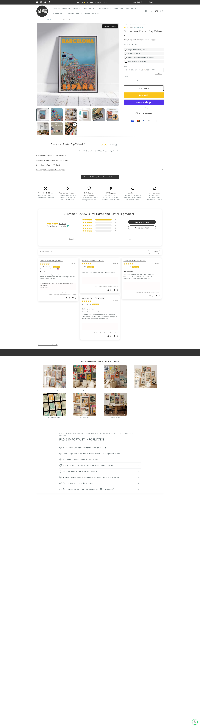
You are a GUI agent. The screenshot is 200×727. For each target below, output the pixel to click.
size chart (158, 73)
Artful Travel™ (130, 40)
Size (125, 66)
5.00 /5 (62, 223)
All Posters (50, 19)
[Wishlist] (156, 11)
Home (43, 19)
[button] (56, 8)
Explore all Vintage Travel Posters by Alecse (100, 177)
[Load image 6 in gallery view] (112, 114)
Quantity (127, 76)
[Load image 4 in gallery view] (84, 114)
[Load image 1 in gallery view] (42, 114)
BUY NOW (143, 95)
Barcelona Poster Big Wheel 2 (51, 261)
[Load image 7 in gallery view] (42, 128)
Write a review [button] (142, 222)
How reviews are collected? (48, 345)
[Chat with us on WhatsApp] (195, 722)
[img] (45, 264)
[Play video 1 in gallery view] (70, 128)
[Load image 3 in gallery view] (70, 114)
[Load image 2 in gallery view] (56, 114)
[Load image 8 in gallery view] (56, 128)
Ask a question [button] (142, 228)
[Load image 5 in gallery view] (98, 114)
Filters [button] (155, 252)
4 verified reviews (138, 27)
